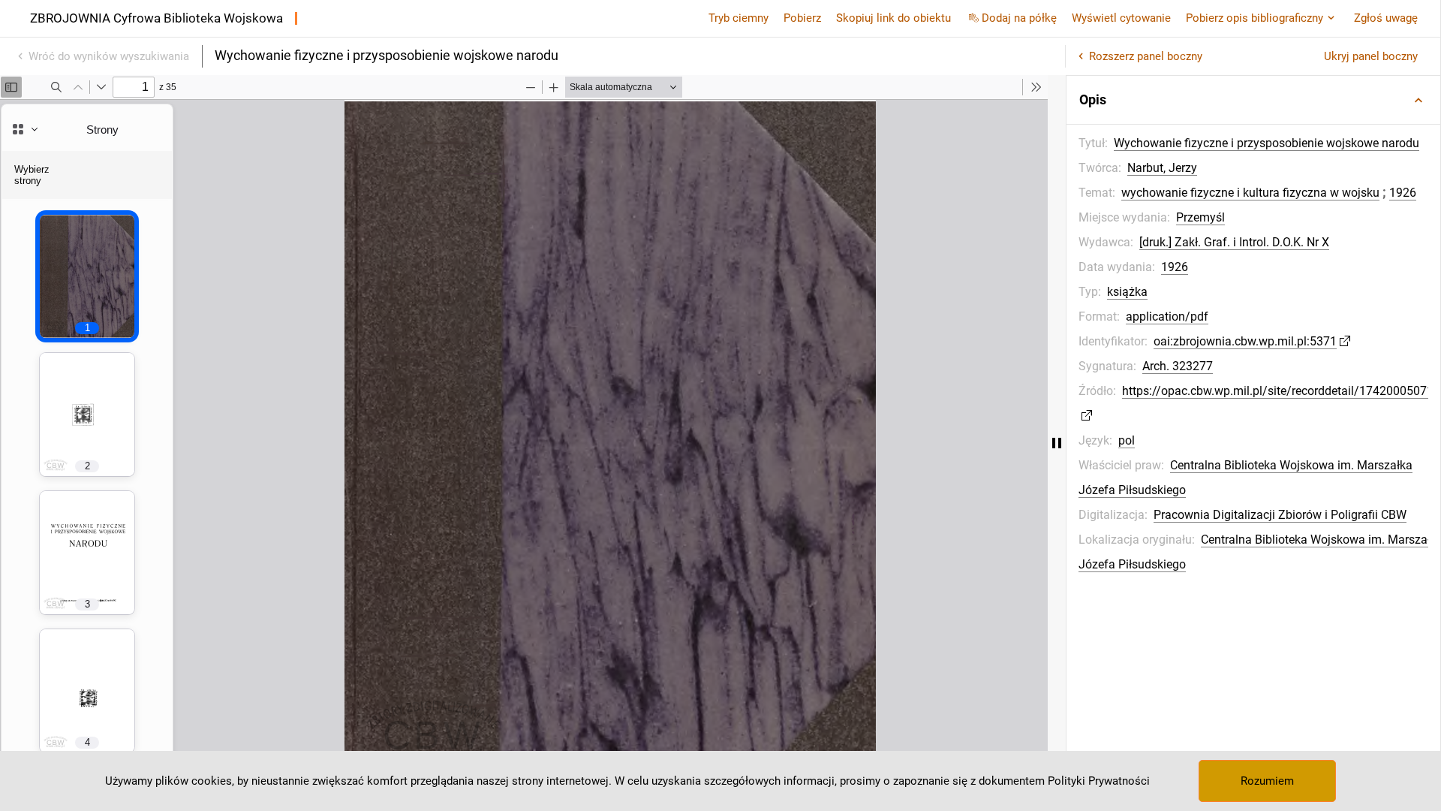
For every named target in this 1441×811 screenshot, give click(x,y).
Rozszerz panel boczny (1145, 56)
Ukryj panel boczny (1371, 56)
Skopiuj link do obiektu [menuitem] (893, 18)
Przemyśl (1200, 217)
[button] (1253, 100)
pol (1126, 440)
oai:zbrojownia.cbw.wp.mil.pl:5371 (1245, 341)
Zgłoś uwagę (1386, 18)
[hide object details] (1057, 443)
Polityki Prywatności (1099, 781)
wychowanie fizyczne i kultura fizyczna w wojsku (1250, 192)
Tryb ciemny (738, 18)
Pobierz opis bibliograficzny (1254, 18)
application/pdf (1167, 316)
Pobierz (802, 18)
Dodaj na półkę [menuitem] (1019, 18)
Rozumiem (1267, 781)
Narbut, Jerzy (1162, 168)
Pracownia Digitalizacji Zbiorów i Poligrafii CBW (1280, 515)
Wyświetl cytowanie (1121, 18)
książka (1127, 292)
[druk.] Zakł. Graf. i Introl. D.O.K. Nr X (1234, 242)
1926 (1402, 192)
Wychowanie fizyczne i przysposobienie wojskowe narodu (1266, 143)
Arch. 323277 (1177, 366)
